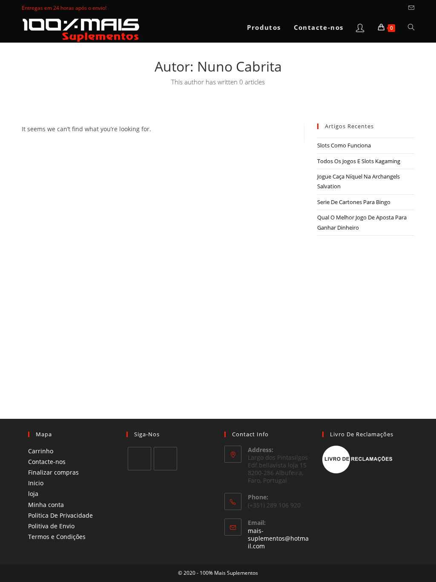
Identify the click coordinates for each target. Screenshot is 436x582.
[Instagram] (165, 458)
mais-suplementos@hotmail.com (278, 538)
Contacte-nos (47, 462)
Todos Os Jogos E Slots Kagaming (358, 161)
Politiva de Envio (51, 526)
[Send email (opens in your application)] (410, 8)
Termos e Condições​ (57, 537)
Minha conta (46, 505)
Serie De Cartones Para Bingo (353, 202)
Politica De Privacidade (60, 515)
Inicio (35, 483)
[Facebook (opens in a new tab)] (391, 8)
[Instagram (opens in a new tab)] (401, 8)
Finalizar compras (53, 472)
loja (33, 494)
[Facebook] (139, 458)
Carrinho (40, 451)
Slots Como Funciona (344, 145)
